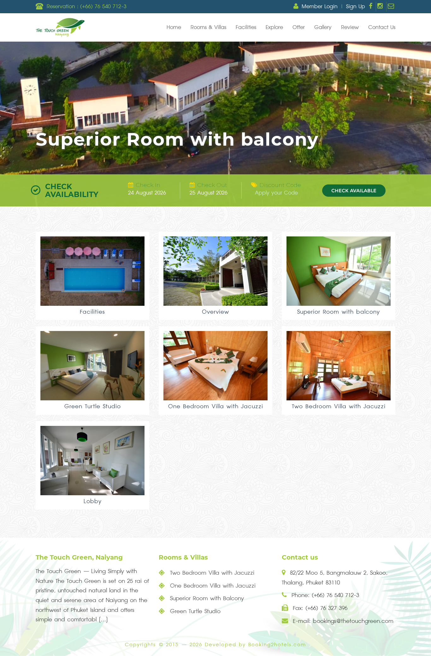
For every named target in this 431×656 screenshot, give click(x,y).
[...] (103, 620)
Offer (298, 27)
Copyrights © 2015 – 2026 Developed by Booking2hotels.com (215, 644)
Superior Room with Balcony (206, 598)
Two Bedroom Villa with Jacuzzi (211, 573)
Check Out (212, 185)
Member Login (320, 6)
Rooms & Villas (208, 27)
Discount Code (280, 185)
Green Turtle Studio (194, 611)
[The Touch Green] (60, 27)
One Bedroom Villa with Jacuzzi (212, 586)
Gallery (323, 27)
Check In (148, 185)
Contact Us (381, 27)
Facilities (246, 27)
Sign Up (355, 6)
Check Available (353, 191)
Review (350, 27)
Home (174, 27)
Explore (274, 27)
